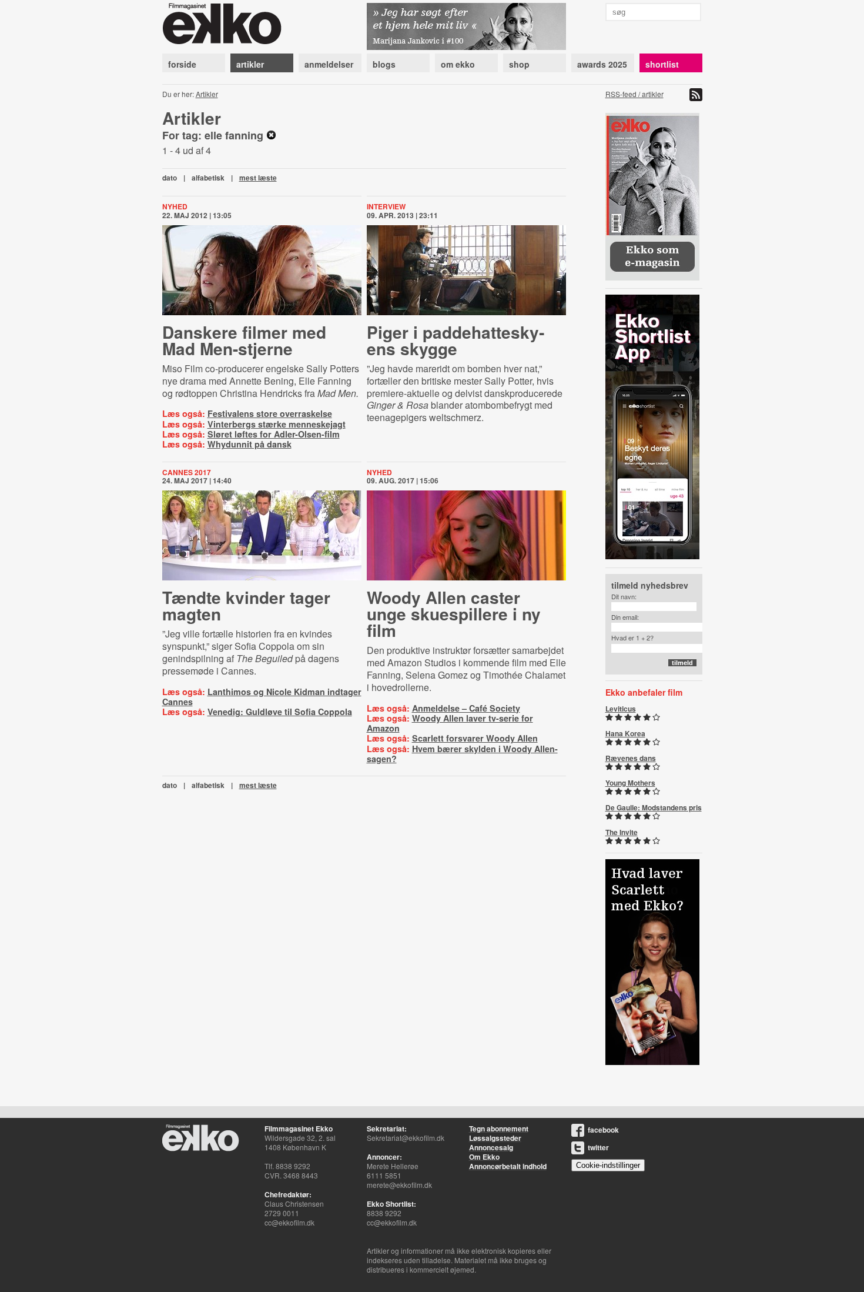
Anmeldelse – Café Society (466, 708)
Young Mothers (630, 783)
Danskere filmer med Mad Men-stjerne (244, 340)
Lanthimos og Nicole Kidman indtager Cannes (261, 696)
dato (169, 177)
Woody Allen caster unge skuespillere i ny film (454, 613)
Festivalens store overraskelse (269, 413)
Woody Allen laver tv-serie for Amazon (450, 723)
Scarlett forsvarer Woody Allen (475, 738)
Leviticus (620, 709)
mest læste (258, 177)
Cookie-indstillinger (608, 1165)
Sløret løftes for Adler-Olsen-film (273, 434)
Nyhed (174, 206)
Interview (386, 206)
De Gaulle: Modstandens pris (653, 807)
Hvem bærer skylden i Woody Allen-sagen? (462, 753)
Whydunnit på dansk (249, 444)
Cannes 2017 (186, 472)
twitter (598, 1147)
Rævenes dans (630, 758)
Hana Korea (625, 733)
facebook (603, 1129)
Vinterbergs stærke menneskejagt (276, 424)
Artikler (207, 94)
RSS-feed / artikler (634, 94)
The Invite (621, 832)
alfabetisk (208, 177)
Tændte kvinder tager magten (246, 605)
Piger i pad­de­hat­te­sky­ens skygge (455, 340)
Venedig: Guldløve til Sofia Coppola (279, 711)
